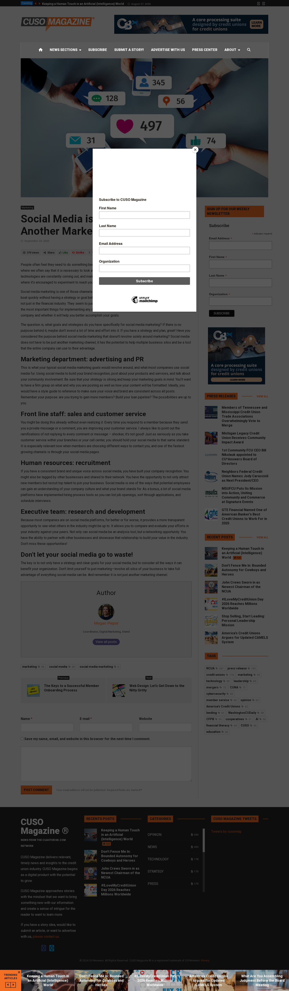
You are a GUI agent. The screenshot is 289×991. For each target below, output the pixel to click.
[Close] (195, 150)
